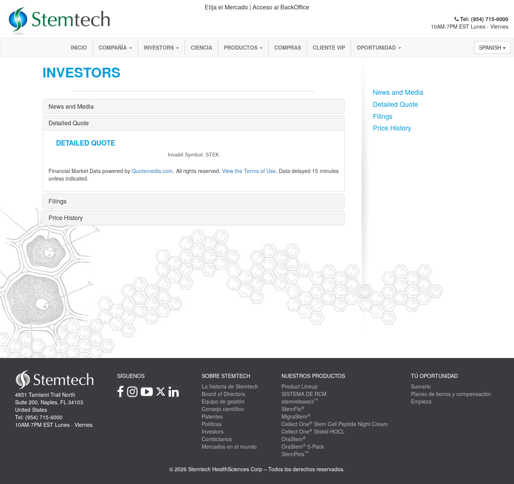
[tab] (257, 7)
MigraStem (295, 416)
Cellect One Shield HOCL (313, 431)
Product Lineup (299, 386)
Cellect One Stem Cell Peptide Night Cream (334, 424)
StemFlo (292, 409)
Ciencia (201, 47)
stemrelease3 (299, 401)
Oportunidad (377, 47)
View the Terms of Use (249, 170)
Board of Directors (223, 394)
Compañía (113, 47)
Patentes (212, 416)
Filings (58, 201)
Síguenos (130, 375)
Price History (66, 217)
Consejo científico (223, 409)
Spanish (491, 47)
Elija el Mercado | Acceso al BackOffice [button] (257, 7)
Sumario (421, 386)
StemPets (295, 454)
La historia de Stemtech (230, 386)
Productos (241, 47)
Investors (159, 47)
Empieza (421, 401)
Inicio (79, 47)
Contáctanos (217, 439)
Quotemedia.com (152, 170)
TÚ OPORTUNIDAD (434, 375)
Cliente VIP (329, 47)
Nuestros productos (313, 375)
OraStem (293, 439)
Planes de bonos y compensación (451, 394)
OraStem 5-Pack (302, 446)
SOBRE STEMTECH (226, 375)
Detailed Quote (69, 122)
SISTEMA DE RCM (304, 394)
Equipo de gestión (223, 401)
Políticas (212, 424)
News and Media (71, 106)
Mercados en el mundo (229, 446)
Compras (287, 47)
